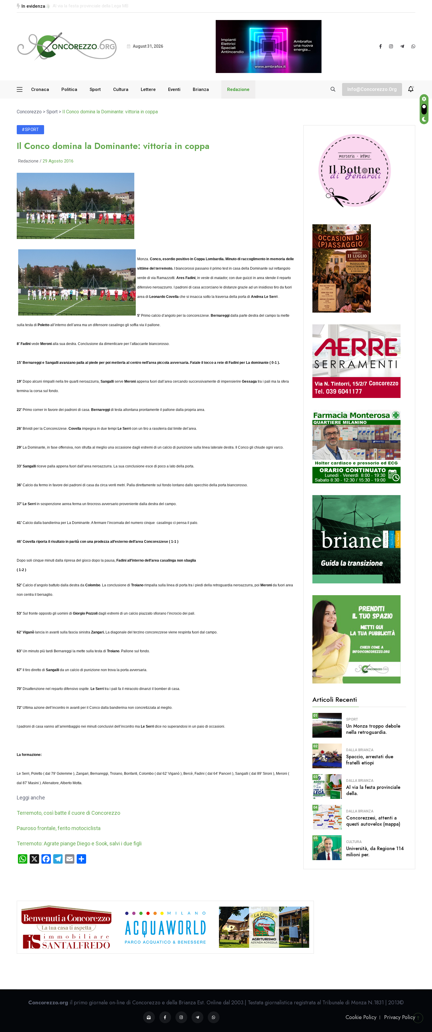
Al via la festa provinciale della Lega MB (90, 6)
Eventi (174, 89)
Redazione (238, 89)
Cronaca (40, 89)
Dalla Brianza (360, 750)
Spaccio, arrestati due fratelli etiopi (369, 759)
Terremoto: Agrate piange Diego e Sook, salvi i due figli (79, 843)
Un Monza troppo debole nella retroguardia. (373, 729)
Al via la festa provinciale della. (373, 790)
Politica (69, 89)
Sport (95, 89)
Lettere (148, 89)
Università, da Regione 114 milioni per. (375, 851)
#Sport (30, 129)
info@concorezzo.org (372, 89)
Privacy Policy (399, 1017)
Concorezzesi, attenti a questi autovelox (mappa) (373, 820)
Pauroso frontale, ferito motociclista (59, 828)
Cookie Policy (361, 1017)
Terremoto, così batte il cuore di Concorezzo (68, 813)
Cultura (120, 89)
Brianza (201, 89)
